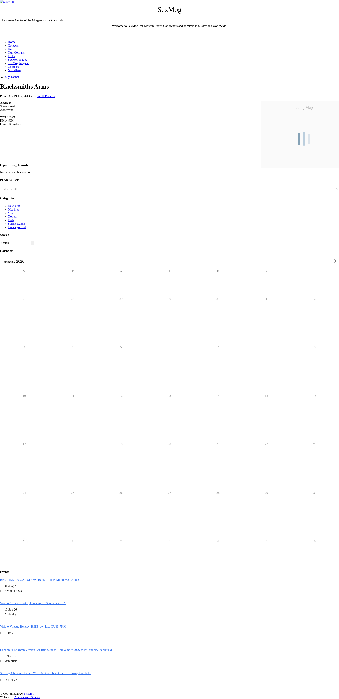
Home (11, 42)
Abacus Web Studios (27, 697)
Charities (13, 66)
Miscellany (14, 70)
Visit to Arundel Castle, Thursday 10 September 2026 (33, 603)
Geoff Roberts (46, 96)
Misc (11, 213)
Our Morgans (16, 52)
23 (314, 444)
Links (11, 56)
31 (24, 541)
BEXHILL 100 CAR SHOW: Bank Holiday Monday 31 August (40, 579)
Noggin (12, 216)
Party (11, 220)
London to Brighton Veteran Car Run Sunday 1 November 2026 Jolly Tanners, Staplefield (56, 649)
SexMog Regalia (18, 63)
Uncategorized (17, 227)
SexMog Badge (17, 59)
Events (12, 49)
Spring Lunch (16, 223)
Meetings (13, 209)
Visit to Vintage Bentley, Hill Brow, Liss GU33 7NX (33, 626)
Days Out (14, 206)
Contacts (13, 45)
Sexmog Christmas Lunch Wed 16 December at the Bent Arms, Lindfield (45, 673)
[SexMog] (7, 1)
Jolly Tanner (11, 77)
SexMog (29, 693)
